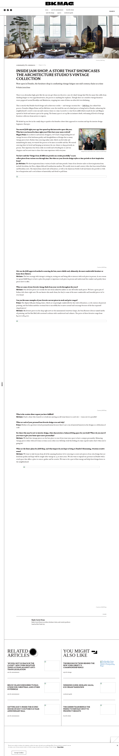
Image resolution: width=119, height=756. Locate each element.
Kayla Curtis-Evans (24, 87)
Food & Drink (70, 10)
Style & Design (50, 13)
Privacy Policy (60, 747)
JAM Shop (85, 105)
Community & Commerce (25, 65)
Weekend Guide (68, 13)
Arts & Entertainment (57, 10)
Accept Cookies (19, 752)
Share (104, 614)
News (46, 10)
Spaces (59, 13)
